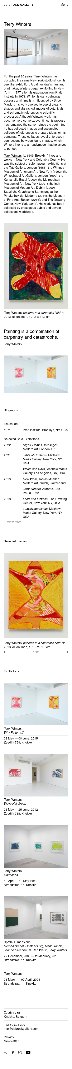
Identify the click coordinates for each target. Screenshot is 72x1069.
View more (14, 522)
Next (65, 652)
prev (6, 652)
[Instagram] (20, 1052)
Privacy (9, 1037)
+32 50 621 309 (14, 1024)
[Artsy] (5, 1052)
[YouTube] (28, 1052)
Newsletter (11, 1041)
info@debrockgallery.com (21, 1028)
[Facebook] (13, 1052)
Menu (64, 4)
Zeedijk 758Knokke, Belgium (15, 1014)
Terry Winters (13, 155)
